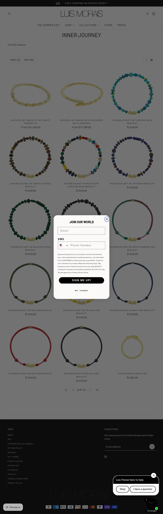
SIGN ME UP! (81, 280)
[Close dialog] (107, 219)
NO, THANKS (81, 290)
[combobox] (63, 245)
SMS (61, 239)
